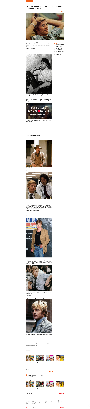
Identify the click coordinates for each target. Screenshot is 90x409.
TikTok (59, 400)
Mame (39, 401)
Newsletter (59, 402)
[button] (26, 358)
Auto (39, 402)
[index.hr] (29, 1)
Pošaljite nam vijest (60, 401)
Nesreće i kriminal (27, 401)
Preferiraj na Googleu (61, 11)
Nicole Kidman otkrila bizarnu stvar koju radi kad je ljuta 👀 (60, 47)
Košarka (33, 401)
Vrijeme (52, 400)
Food (39, 400)
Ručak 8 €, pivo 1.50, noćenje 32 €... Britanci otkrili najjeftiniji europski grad (60, 52)
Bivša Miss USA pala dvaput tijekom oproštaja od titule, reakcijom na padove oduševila (60, 54)
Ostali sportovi (33, 403)
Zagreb (26, 400)
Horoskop (40, 405)
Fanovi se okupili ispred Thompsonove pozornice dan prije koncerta (60, 44)
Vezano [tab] (63, 41)
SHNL (32, 400)
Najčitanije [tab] (59, 41)
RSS (51, 401)
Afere (26, 404)
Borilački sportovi (34, 402)
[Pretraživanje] (63, 1)
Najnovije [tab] (55, 41)
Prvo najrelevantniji (32, 373)
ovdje (42, 343)
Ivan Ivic (28, 374)
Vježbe (45, 400)
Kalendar (27, 403)
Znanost (26, 402)
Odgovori (46, 401)
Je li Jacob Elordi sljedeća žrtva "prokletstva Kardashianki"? (59, 49)
